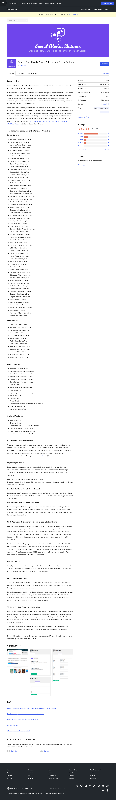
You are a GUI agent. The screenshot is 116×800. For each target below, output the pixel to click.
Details (11, 73)
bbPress (93, 775)
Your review (82, 149)
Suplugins (23, 65)
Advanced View (83, 117)
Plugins (30, 775)
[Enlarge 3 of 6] (26, 669)
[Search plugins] (26, 20)
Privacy (9, 778)
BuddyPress (94, 778)
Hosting (9, 775)
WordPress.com (95, 770)
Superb (46, 751)
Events (71, 773)
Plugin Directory (12, 9)
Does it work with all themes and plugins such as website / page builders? (31, 708)
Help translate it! (73, 14)
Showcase (31, 770)
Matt (92, 773)
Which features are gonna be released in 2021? (23, 719)
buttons (96, 108)
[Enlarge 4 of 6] (48, 651)
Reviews (21, 73)
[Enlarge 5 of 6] (48, 680)
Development (32, 73)
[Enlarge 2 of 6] (26, 659)
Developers (52, 775)
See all (106, 149)
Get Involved (73, 770)
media (106, 108)
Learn (50, 770)
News (9, 773)
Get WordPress (107, 3)
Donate (72, 775)
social (106, 112)
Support (106, 73)
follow (101, 108)
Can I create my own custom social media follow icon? (25, 714)
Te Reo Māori (28, 788)
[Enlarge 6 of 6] (71, 651)
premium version (39, 456)
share (101, 112)
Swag (71, 778)
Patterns (30, 778)
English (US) (105, 104)
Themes (30, 773)
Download (104, 63)
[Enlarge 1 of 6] (26, 651)
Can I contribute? (13, 725)
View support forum (84, 165)
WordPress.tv (53, 778)
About (9, 770)
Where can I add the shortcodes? (18, 731)
